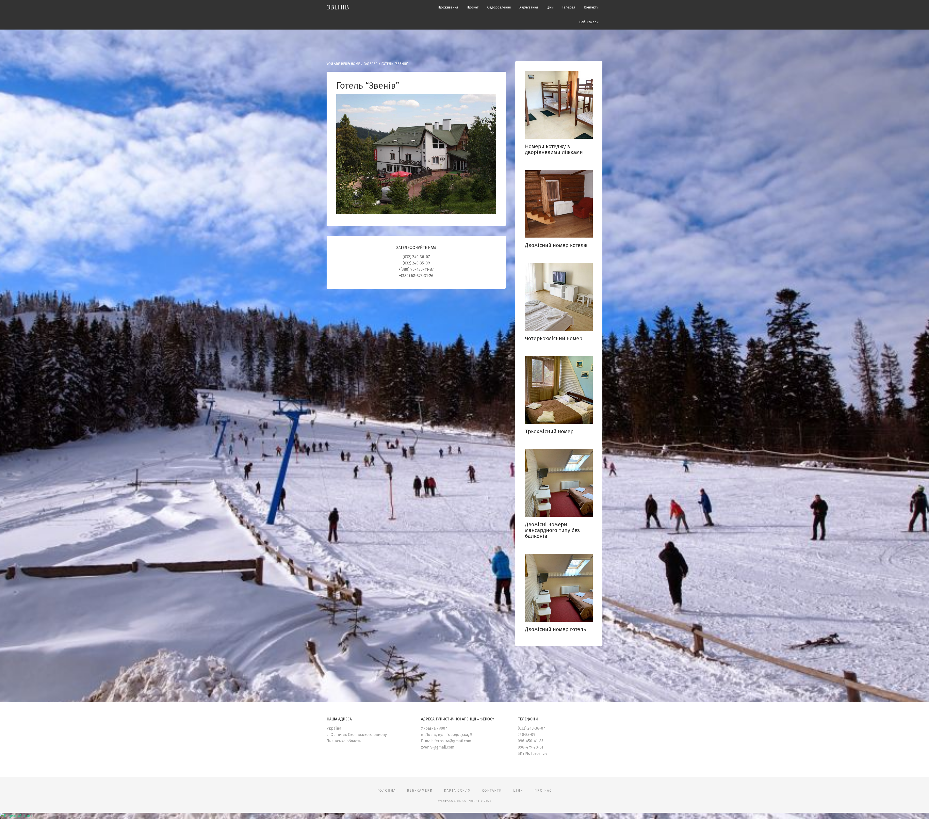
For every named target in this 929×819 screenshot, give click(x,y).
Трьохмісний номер (549, 431)
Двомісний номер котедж (556, 245)
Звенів (338, 7)
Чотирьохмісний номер (553, 338)
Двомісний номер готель (555, 629)
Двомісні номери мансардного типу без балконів (552, 530)
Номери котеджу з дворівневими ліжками (554, 149)
